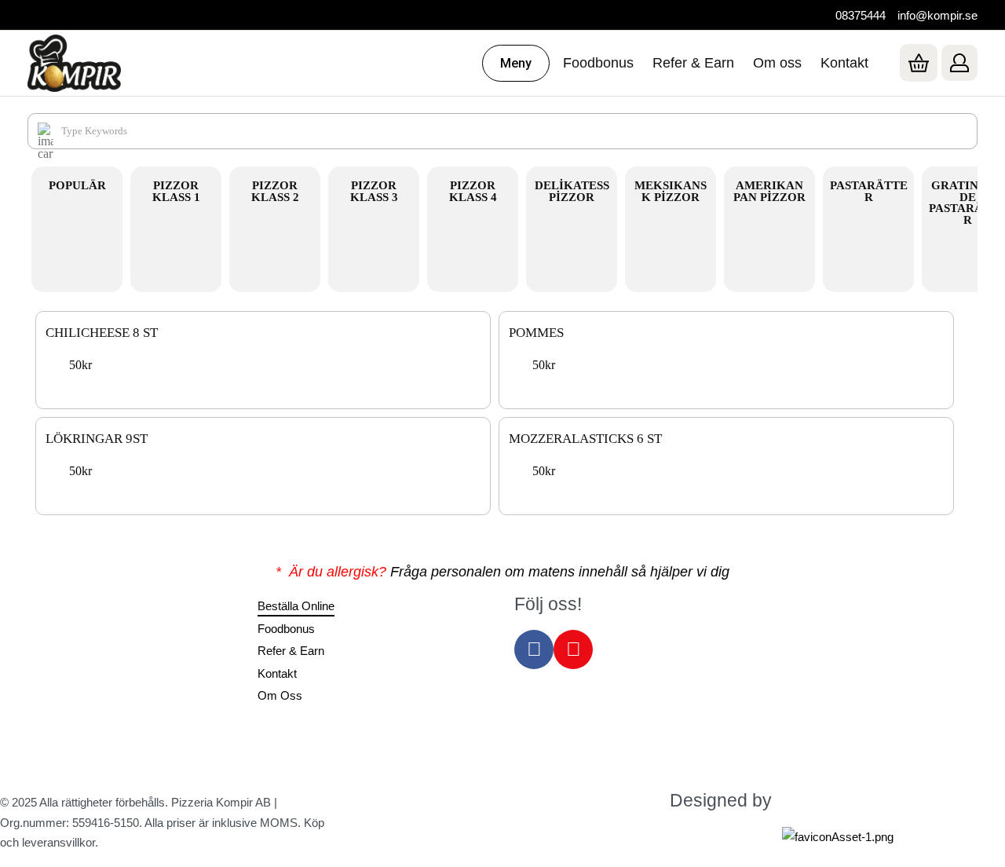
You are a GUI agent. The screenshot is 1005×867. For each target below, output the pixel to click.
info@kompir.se (937, 15)
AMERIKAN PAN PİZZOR (769, 191)
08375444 (860, 15)
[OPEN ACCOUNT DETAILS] (959, 63)
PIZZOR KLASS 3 (374, 191)
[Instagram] (573, 649)
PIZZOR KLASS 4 (473, 191)
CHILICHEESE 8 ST (102, 333)
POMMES (536, 333)
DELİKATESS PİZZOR (572, 191)
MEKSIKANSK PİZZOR (670, 191)
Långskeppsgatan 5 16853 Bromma (91, 651)
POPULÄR (77, 185)
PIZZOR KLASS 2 (275, 191)
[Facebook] (534, 649)
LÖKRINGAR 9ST (97, 439)
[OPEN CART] (919, 63)
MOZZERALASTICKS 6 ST (585, 439)
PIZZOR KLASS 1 (176, 191)
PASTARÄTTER (869, 191)
